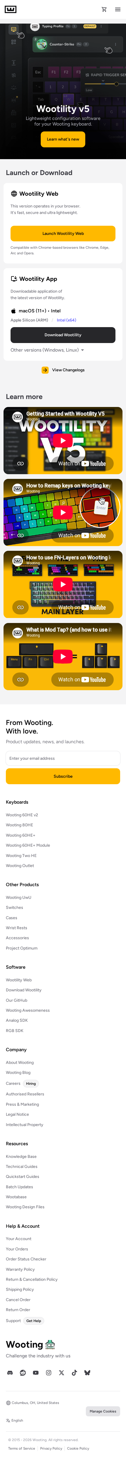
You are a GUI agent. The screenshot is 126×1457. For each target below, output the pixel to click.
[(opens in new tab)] (10, 1373)
